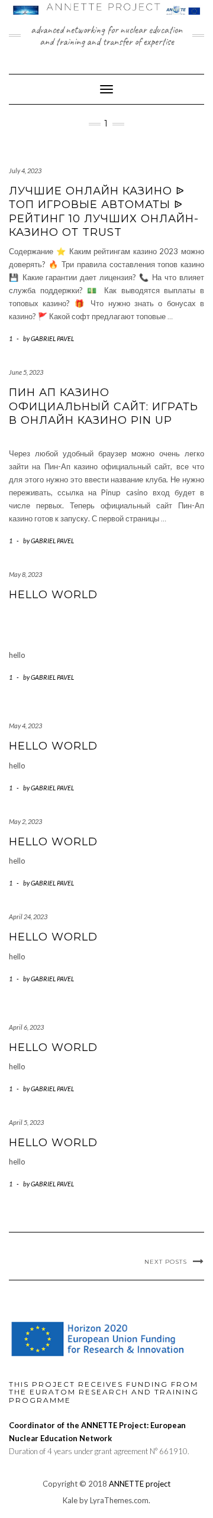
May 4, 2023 (25, 725)
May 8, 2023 (25, 574)
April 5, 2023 (26, 1122)
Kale (70, 1500)
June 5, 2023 (26, 372)
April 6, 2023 (26, 1027)
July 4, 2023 (25, 170)
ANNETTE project (139, 1483)
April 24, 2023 (28, 916)
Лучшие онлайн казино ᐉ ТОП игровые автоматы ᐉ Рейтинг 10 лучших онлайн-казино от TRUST (104, 211)
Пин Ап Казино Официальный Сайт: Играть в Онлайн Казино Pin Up (103, 406)
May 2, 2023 (25, 821)
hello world (53, 594)
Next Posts (165, 1262)
